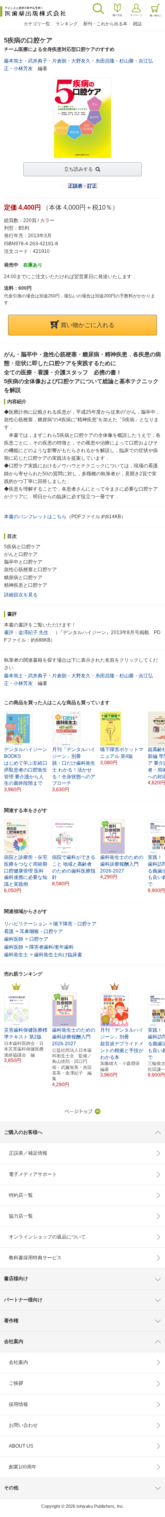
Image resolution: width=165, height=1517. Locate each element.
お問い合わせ (23, 1425)
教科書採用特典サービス (35, 1257)
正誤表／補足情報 (28, 1153)
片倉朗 (59, 61)
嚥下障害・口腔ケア (75, 924)
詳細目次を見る (21, 595)
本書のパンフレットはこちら (35, 516)
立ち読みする (78, 169)
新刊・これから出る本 (105, 23)
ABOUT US (21, 1446)
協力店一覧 (21, 1216)
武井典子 (37, 61)
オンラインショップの (47, 1237)
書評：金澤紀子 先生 (26, 632)
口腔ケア (38, 939)
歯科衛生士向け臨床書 (58, 954)
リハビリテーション (25, 924)
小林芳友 (23, 68)
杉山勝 (126, 61)
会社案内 (18, 1362)
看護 (9, 931)
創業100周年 (22, 1467)
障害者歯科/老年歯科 (51, 947)
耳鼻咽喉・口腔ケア (41, 931)
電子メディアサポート (33, 1174)
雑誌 (137, 23)
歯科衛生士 (16, 954)
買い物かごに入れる (87, 324)
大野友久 (81, 61)
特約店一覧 (21, 1195)
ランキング (67, 23)
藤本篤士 (13, 61)
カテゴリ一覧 (37, 23)
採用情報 (18, 1404)
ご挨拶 (16, 1383)
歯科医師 (13, 939)
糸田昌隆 (105, 61)
